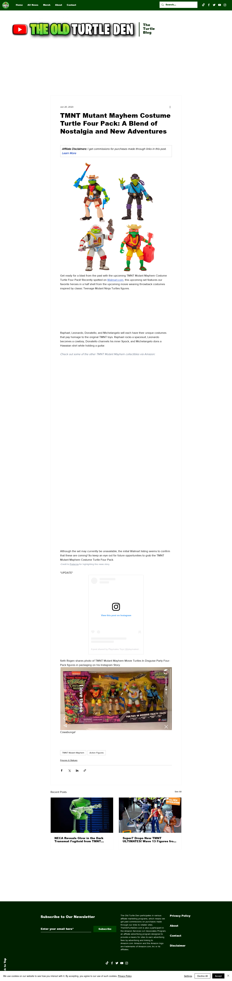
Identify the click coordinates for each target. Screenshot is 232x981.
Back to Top (4, 966)
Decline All (202, 976)
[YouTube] (219, 5)
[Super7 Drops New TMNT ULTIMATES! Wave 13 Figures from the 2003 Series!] (150, 815)
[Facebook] (209, 5)
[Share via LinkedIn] (77, 770)
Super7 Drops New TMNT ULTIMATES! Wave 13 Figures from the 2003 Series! (149, 840)
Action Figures (96, 752)
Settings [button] (188, 976)
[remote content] (116, 311)
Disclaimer (177, 945)
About (174, 925)
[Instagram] (225, 5)
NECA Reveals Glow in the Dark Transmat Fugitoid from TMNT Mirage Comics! (78, 840)
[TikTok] (203, 5)
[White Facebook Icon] (112, 963)
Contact (175, 935)
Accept (218, 976)
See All (178, 791)
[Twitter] (214, 5)
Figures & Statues (68, 760)
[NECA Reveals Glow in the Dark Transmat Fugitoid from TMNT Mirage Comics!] (82, 815)
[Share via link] (84, 770)
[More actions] (170, 107)
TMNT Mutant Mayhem (73, 752)
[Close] (228, 975)
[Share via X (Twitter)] (69, 770)
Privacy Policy (180, 915)
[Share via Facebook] (61, 770)
